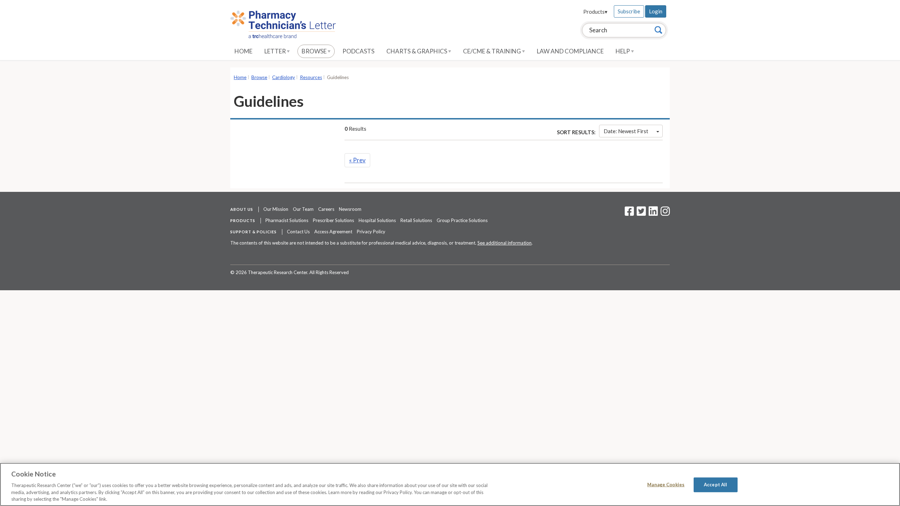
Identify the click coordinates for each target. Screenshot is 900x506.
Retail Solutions (416, 220)
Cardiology (283, 77)
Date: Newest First (626, 131)
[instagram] (665, 213)
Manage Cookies (665, 484)
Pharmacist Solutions (286, 220)
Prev (357, 160)
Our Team (303, 209)
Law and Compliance (570, 51)
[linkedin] (653, 213)
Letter (275, 51)
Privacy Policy (371, 231)
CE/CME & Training (492, 51)
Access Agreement (333, 231)
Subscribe (629, 11)
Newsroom (350, 209)
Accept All (715, 484)
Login (655, 11)
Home (243, 51)
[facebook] (629, 213)
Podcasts (358, 51)
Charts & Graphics (417, 51)
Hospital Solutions (377, 220)
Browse (315, 51)
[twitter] (640, 213)
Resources (311, 77)
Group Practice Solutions (462, 220)
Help (623, 51)
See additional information (504, 243)
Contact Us (298, 231)
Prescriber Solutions (333, 220)
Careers (326, 209)
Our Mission (275, 209)
